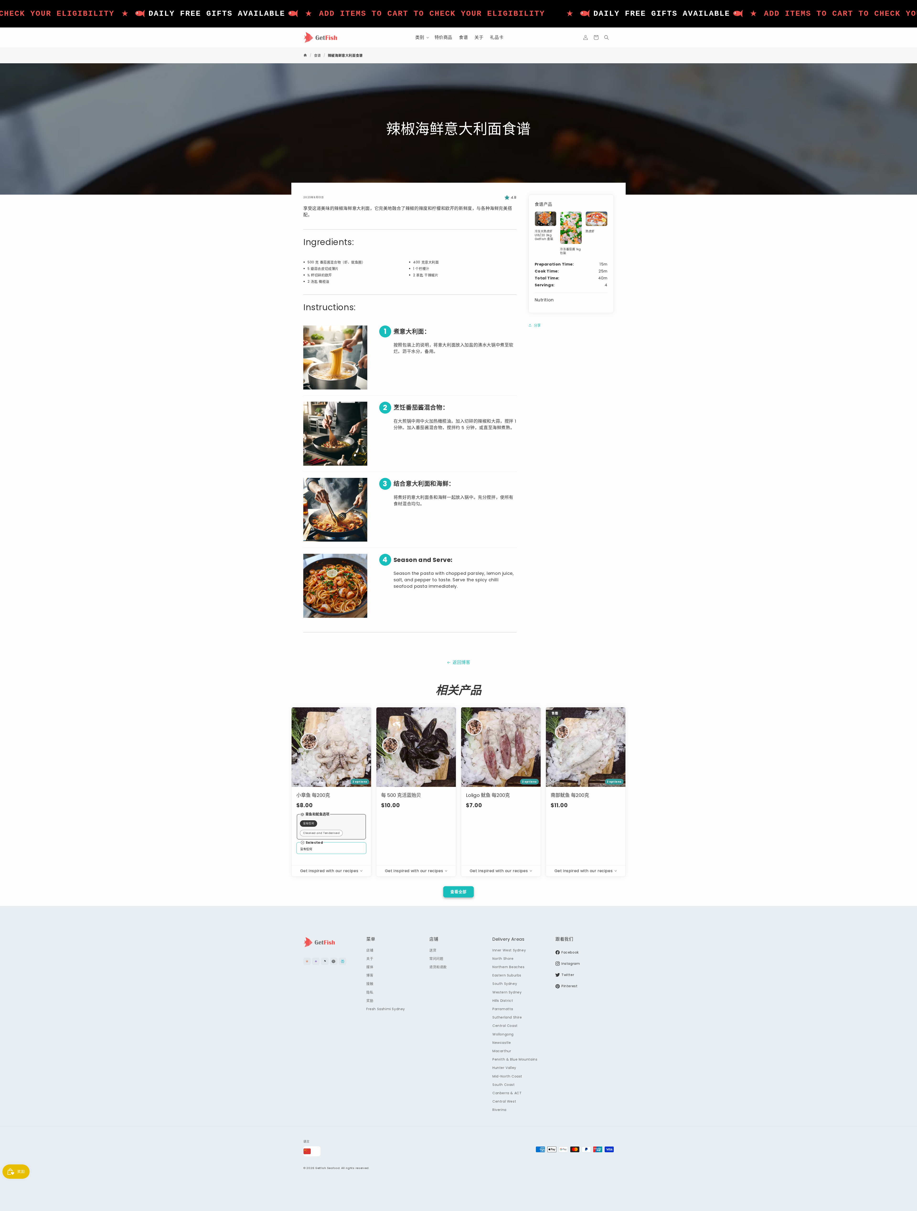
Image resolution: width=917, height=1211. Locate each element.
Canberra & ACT (507, 1093)
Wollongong (503, 1034)
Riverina (499, 1109)
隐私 (369, 992)
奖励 (369, 1000)
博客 (369, 975)
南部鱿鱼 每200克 (570, 795)
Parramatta (502, 1009)
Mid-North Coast (507, 1076)
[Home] (305, 55)
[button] (421, 37)
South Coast (503, 1084)
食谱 (317, 55)
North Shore (503, 958)
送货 (432, 950)
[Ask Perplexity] (342, 961)
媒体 (369, 967)
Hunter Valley (504, 1067)
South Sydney (504, 983)
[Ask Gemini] (316, 961)
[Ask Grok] (324, 961)
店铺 (369, 950)
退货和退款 (438, 967)
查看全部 (458, 892)
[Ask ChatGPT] (333, 961)
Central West (504, 1101)
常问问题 (436, 958)
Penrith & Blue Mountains (514, 1059)
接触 (369, 983)
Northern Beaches (508, 967)
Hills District (502, 1000)
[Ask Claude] (307, 961)
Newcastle (501, 1042)
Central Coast (505, 1025)
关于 (369, 958)
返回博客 (461, 662)
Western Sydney (507, 992)
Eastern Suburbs (506, 975)
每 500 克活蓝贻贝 (401, 795)
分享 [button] (537, 325)
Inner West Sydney (509, 950)
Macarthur (501, 1051)
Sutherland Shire (507, 1017)
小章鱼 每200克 (313, 795)
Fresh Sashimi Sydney (385, 1009)
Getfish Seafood (327, 1168)
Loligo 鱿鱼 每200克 (488, 795)
